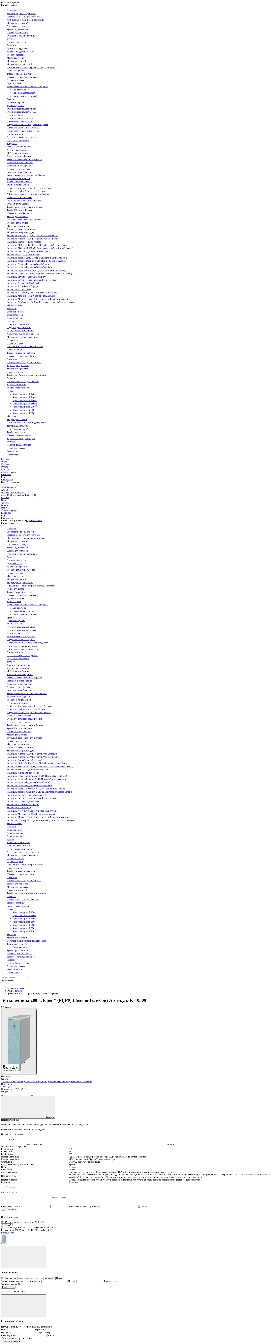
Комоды (11, 441)
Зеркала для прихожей (18, 365)
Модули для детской (17, 61)
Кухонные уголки (16, 115)
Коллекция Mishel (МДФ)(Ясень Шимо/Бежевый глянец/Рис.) (37, 245)
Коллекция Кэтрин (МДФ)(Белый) (24, 283)
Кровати (11, 391)
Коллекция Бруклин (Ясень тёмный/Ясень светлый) (32, 280)
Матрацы (11, 416)
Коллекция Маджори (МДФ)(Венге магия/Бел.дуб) (32, 296)
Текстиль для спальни (18, 426)
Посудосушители (15, 134)
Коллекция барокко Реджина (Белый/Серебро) (29, 267)
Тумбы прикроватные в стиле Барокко (26, 207)
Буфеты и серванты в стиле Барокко (24, 159)
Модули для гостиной (18, 23)
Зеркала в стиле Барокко (19, 169)
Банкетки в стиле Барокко (20, 156)
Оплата (4, 467)
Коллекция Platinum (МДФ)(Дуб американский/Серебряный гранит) (40, 248)
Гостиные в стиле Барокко (20, 162)
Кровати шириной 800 (24, 410)
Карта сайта (7, 479)
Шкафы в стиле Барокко (19, 213)
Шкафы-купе (13, 454)
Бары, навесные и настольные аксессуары (27, 86)
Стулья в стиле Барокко (18, 204)
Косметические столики (19, 387)
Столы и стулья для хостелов (21, 229)
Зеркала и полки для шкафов (21, 438)
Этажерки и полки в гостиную (22, 36)
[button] (5, 1233)
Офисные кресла (15, 340)
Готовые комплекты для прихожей (24, 362)
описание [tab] (11, 1139)
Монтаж (5, 469)
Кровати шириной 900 (24, 413)
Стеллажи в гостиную (18, 26)
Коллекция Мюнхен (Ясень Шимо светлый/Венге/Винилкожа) (37, 299)
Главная (5, 459)
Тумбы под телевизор (17, 29)
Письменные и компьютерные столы (25, 346)
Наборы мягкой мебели (18, 324)
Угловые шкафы (15, 451)
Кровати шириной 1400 (25, 397)
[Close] (23, 1257)
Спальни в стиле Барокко (19, 197)
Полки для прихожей (17, 372)
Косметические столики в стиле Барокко (27, 175)
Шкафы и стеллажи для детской (22, 77)
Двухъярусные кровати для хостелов (25, 219)
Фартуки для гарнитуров (19, 146)
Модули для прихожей (18, 368)
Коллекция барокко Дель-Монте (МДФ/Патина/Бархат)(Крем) (37, 258)
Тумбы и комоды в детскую (20, 74)
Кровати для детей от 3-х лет (21, 51)
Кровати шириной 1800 (25, 403)
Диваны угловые (15, 315)
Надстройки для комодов (19, 445)
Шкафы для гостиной (17, 32)
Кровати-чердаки (15, 55)
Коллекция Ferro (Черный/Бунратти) (25, 242)
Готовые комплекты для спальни (23, 381)
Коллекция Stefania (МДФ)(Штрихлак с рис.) (29, 251)
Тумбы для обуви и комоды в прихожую (26, 375)
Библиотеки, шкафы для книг (21, 13)
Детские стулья (14, 45)
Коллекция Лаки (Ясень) (19, 289)
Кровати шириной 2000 (25, 407)
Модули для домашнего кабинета (23, 337)
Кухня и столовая (15, 988)
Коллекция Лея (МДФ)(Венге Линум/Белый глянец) (32, 292)
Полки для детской (16, 70)
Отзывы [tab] (11, 1187)
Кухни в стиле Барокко (18, 185)
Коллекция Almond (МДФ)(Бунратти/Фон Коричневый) (34, 238)
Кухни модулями (15, 105)
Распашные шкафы (16, 448)
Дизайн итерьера (9, 472)
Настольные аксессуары (25, 96)
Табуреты (12, 143)
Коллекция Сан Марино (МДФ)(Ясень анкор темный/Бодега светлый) (41, 302)
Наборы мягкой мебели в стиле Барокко (26, 191)
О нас (4, 461)
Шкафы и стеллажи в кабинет (21, 356)
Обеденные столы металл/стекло (23, 127)
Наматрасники (20, 429)
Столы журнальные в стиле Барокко (25, 200)
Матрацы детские (15, 58)
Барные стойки (21, 89)
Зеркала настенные (16, 384)
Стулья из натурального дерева (22, 137)
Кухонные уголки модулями (21, 118)
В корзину (50, 1117)
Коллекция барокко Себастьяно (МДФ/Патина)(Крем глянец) (37, 270)
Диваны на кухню (16, 102)
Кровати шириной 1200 (25, 394)
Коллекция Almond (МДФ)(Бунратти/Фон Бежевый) (32, 235)
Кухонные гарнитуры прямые (21, 109)
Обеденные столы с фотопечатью (23, 131)
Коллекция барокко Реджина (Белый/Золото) (29, 264)
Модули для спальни (17, 419)
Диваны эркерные (16, 318)
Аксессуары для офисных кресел (23, 334)
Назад (59, 1278)
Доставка (5, 464)
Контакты (6, 474)
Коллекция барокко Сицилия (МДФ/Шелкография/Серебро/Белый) (39, 273)
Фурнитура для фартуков (19, 150)
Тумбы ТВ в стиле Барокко (20, 210)
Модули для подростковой (20, 64)
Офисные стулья (15, 343)
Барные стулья (14, 83)
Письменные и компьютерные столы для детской (31, 67)
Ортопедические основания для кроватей (27, 422)
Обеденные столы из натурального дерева (27, 124)
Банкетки (11, 308)
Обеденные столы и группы (21, 121)
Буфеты (11, 99)
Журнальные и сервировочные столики (26, 20)
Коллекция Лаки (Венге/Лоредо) (23, 286)
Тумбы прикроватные (18, 432)
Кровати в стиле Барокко (19, 181)
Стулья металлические (18, 140)
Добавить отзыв (9, 1210)
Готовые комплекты (17, 42)
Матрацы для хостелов (18, 226)
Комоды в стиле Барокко (19, 172)
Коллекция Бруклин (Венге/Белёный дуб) (27, 277)
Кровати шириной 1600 (25, 400)
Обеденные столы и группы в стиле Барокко (29, 194)
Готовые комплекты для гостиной (23, 16)
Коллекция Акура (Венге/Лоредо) (23, 254)
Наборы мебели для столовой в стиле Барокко (29, 188)
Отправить (49, 1278)
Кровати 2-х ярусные (17, 48)
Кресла (10, 321)
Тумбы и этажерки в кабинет (21, 353)
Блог (3, 477)
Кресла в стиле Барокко (18, 178)
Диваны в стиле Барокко (19, 165)
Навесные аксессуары (24, 93)
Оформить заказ (34, 520)
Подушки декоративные (19, 327)
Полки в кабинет (15, 349)
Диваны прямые (15, 312)
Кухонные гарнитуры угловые (22, 112)
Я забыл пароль (110, 1281)
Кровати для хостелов (18, 223)
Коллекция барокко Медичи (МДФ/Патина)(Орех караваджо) (37, 261)
